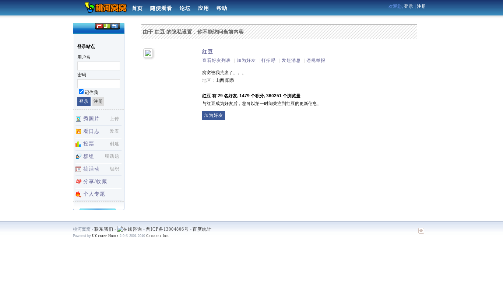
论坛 (185, 8)
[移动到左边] (99, 25)
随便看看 (161, 8)
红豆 (207, 52)
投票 (88, 144)
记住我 (91, 92)
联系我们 (103, 229)
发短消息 (291, 60)
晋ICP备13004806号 (167, 229)
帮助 (222, 8)
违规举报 (316, 60)
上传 (114, 118)
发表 (114, 131)
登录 (409, 6)
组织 (114, 168)
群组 (88, 156)
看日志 (91, 131)
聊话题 (112, 156)
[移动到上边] (106, 25)
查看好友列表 (216, 60)
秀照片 (91, 119)
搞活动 (91, 169)
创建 (114, 143)
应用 (203, 8)
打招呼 (268, 60)
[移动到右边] (114, 25)
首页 (137, 8)
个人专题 (94, 194)
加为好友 (246, 60)
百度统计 (202, 229)
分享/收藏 (95, 181)
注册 (421, 6)
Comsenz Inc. (157, 236)
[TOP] (421, 234)
